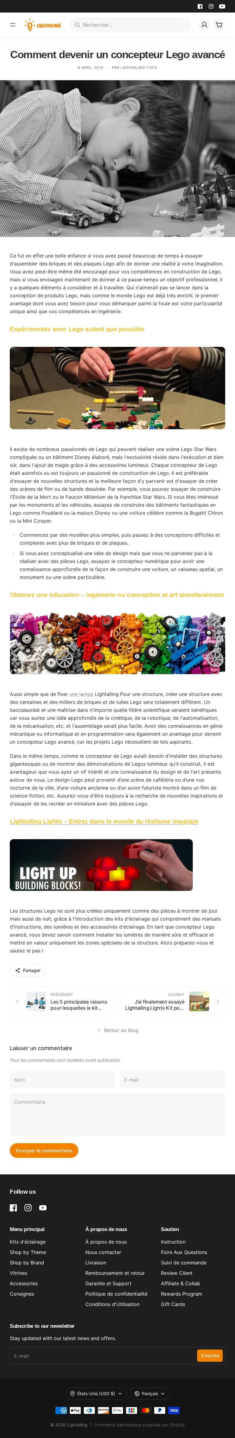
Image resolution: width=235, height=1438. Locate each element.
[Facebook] (200, 6)
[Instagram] (211, 6)
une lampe (81, 694)
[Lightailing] (42, 25)
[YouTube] (222, 6)
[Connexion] (204, 25)
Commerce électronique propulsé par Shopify (139, 1424)
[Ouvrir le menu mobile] (13, 25)
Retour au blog (121, 1030)
